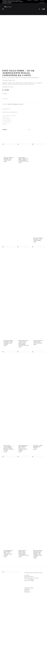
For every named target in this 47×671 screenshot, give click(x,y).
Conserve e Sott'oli (18, 104)
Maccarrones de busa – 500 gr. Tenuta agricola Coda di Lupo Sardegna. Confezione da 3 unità (23, 343)
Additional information (9, 112)
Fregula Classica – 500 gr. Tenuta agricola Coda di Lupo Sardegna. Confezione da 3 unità (23, 553)
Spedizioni (26, 590)
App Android (42, 2)
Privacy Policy (27, 591)
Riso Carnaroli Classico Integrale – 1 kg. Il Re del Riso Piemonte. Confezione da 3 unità (8, 448)
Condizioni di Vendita (28, 587)
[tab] (23, 109)
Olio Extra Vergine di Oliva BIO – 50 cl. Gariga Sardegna (8, 158)
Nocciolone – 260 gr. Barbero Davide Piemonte (38, 446)
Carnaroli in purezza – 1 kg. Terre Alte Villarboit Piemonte (38, 341)
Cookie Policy (27, 589)
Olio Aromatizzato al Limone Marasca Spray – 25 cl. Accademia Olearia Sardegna (8, 553)
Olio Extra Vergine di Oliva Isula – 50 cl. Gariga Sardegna (38, 239)
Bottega (10, 104)
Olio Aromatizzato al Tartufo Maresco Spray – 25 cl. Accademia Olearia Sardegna (23, 448)
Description (6, 109)
